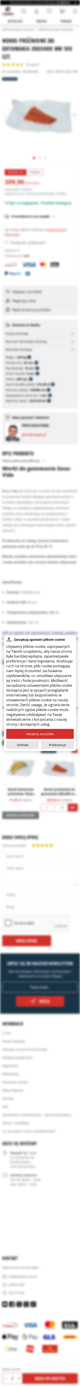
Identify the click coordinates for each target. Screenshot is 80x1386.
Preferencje (57, 745)
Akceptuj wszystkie (40, 734)
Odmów (22, 745)
